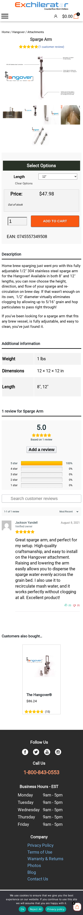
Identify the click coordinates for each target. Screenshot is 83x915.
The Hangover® (39, 695)
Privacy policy (55, 909)
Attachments (35, 32)
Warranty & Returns (45, 858)
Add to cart (55, 221)
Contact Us (37, 879)
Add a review (41, 449)
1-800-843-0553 (41, 772)
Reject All (36, 909)
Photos (34, 865)
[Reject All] (78, 903)
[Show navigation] (5, 16)
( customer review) (51, 47)
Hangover (18, 32)
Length (19, 176)
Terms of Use (39, 852)
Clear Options (24, 183)
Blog (31, 872)
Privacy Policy (40, 845)
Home (6, 32)
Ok (22, 909)
